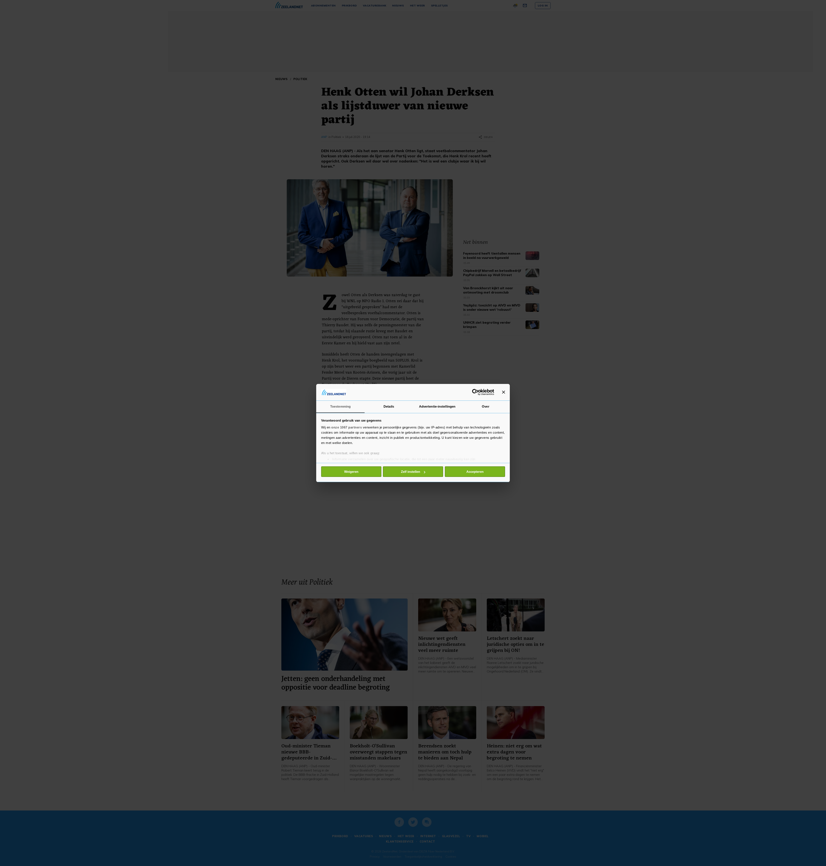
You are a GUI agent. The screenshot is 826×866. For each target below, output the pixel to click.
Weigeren (351, 471)
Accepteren (475, 471)
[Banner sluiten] (503, 392)
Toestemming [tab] (340, 406)
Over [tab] (485, 406)
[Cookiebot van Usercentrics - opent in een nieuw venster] (475, 392)
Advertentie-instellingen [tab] (437, 406)
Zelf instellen (410, 471)
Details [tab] (389, 406)
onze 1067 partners (346, 427)
